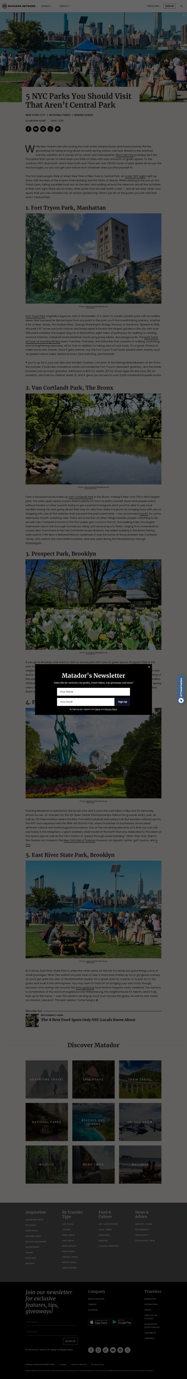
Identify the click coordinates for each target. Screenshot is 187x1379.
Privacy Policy (111, 709)
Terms (97, 709)
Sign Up (122, 701)
